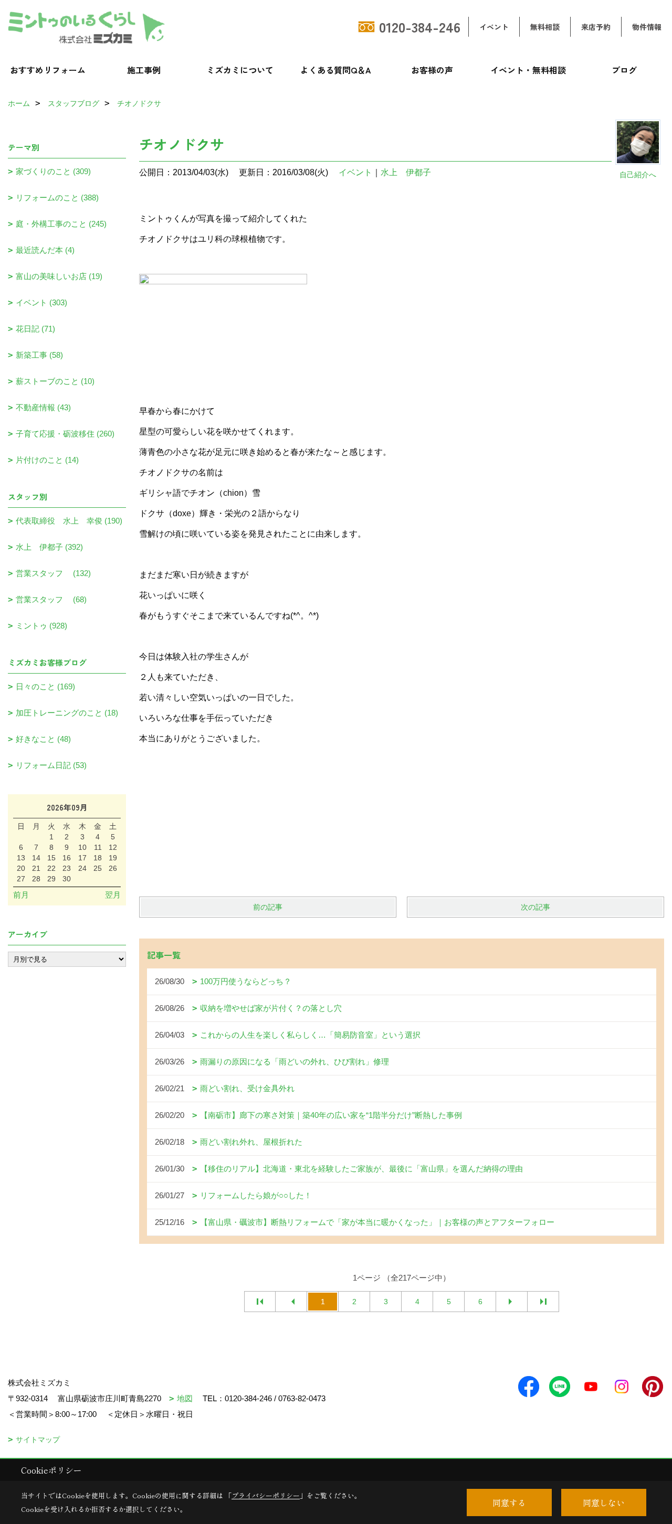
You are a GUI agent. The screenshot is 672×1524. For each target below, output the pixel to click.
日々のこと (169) (45, 686)
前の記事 (267, 907)
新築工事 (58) (39, 354)
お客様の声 (432, 69)
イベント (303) (41, 302)
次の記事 (535, 907)
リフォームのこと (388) (57, 197)
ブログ (624, 69)
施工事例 (144, 69)
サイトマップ (38, 1439)
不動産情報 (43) (43, 407)
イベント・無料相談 (528, 69)
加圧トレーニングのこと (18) (67, 712)
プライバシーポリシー (266, 1495)
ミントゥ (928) (41, 625)
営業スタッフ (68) (51, 599)
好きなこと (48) (43, 738)
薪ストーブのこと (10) (55, 381)
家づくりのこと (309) (53, 171)
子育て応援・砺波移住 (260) (65, 433)
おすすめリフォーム (48, 69)
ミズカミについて (240, 69)
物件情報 (647, 27)
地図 (185, 1398)
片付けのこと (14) (47, 459)
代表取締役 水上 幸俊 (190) (69, 520)
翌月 (113, 894)
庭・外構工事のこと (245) (61, 223)
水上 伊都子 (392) (49, 546)
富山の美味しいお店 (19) (59, 276)
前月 (21, 894)
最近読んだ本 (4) (45, 250)
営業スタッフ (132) (53, 573)
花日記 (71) (35, 328)
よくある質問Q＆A (335, 69)
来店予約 (596, 27)
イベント (494, 27)
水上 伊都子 (406, 172)
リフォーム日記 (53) (51, 765)
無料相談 (545, 27)
